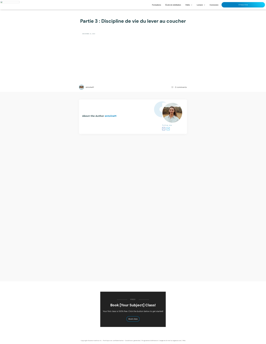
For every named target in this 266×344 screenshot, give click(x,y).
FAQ (184, 340)
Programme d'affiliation (149, 340)
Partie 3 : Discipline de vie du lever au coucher (133, 21)
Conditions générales (132, 340)
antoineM (110, 115)
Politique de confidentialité (113, 340)
